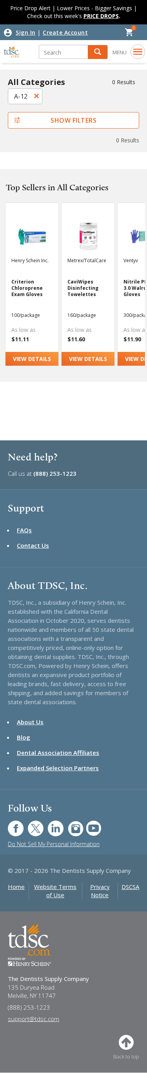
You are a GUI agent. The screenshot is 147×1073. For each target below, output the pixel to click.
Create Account (65, 32)
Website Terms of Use (55, 891)
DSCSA (130, 887)
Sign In (26, 32)
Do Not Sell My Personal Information (54, 844)
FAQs (24, 530)
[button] (97, 52)
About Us (30, 722)
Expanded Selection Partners (58, 768)
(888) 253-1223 (54, 473)
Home (16, 887)
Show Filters (73, 120)
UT (89, 824)
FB (11, 824)
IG (70, 824)
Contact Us (33, 545)
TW (31, 824)
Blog (23, 737)
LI (50, 824)
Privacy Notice (100, 891)
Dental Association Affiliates (58, 752)
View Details (32, 359)
